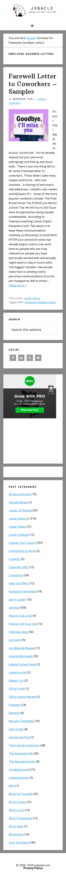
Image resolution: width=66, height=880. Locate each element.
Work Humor (17, 802)
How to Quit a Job (20, 616)
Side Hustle (16, 729)
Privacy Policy (33, 868)
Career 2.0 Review (20, 510)
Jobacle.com (33, 11)
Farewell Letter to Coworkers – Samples (33, 83)
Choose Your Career (22, 543)
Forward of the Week (22, 591)
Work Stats (16, 826)
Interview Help (18, 632)
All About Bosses (20, 494)
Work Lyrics (16, 810)
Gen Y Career (17, 599)
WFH (12, 786)
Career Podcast (19, 535)
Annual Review (18, 502)
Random (14, 713)
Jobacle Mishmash (21, 656)
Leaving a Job (17, 672)
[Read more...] (17, 285)
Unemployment (19, 778)
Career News (17, 527)
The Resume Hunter (22, 761)
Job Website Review (21, 648)
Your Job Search (19, 842)
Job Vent (14, 640)
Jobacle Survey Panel (22, 664)
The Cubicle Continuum (24, 745)
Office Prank (17, 689)
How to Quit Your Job (23, 624)
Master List (16, 680)
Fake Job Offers (19, 583)
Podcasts (14, 705)
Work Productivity (20, 818)
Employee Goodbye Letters (40, 302)
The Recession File (21, 753)
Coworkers (16, 575)
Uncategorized (18, 770)
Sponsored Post (19, 737)
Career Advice (32, 298)
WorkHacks (16, 834)
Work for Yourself (20, 794)
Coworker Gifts (19, 567)
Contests (14, 559)
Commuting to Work (22, 551)
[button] (33, 25)
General (14, 608)
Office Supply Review (22, 697)
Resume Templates (21, 721)
